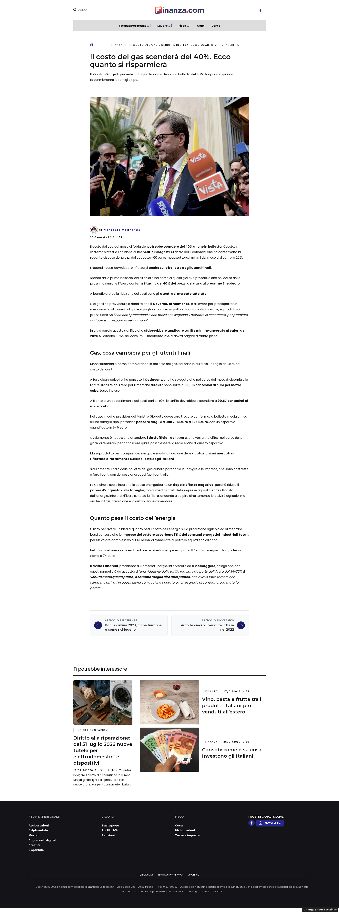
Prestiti (34, 845)
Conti (201, 26)
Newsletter (273, 823)
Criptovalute (38, 830)
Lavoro (162, 26)
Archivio (194, 874)
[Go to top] (292, 900)
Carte (215, 26)
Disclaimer (146, 874)
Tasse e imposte (187, 835)
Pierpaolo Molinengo (122, 230)
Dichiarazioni (185, 830)
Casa (179, 825)
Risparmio (36, 850)
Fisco (182, 26)
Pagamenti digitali (42, 840)
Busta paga (110, 825)
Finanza (116, 45)
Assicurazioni (39, 825)
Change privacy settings (320, 909)
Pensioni (108, 835)
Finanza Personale (133, 26)
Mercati (34, 835)
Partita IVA (110, 830)
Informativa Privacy (171, 874)
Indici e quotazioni (92, 730)
